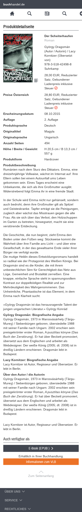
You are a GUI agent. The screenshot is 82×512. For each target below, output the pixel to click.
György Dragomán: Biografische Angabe (33, 315)
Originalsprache (15, 137)
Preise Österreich (16, 95)
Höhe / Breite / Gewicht (20, 149)
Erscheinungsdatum (18, 113)
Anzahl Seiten (13, 143)
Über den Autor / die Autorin (24, 374)
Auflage (9, 119)
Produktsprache (15, 125)
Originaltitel (12, 131)
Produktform (12, 159)
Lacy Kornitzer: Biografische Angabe (30, 360)
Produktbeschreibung (19, 165)
